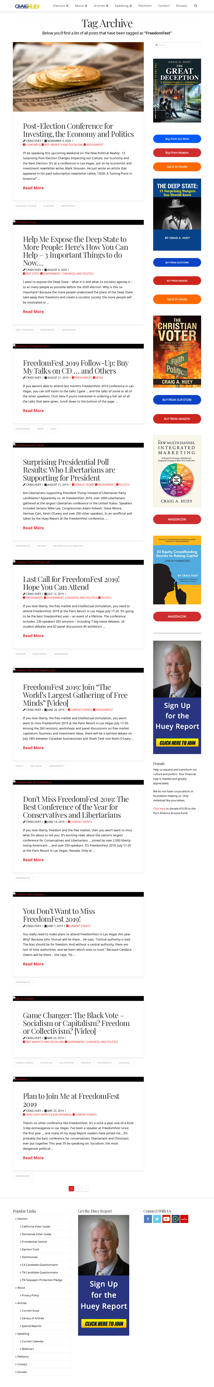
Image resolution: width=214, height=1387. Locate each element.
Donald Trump (84, 484)
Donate (22, 1372)
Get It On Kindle (177, 167)
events (19, 765)
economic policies (26, 205)
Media (99, 377)
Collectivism (66, 1062)
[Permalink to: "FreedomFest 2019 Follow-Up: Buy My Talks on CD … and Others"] (78, 346)
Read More (33, 187)
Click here (159, 808)
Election (22, 1219)
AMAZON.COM (177, 519)
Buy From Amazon (177, 152)
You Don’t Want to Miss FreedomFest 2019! (59, 915)
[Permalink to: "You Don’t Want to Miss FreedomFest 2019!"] (78, 894)
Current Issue (30, 1310)
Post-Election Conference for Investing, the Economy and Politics (78, 129)
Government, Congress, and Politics (67, 273)
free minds (36, 765)
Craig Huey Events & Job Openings (48, 1114)
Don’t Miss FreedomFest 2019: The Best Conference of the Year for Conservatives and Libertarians (76, 807)
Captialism (46, 1062)
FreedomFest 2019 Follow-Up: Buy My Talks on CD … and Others (75, 366)
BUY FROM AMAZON (177, 280)
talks (53, 428)
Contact (22, 1364)
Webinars (28, 1349)
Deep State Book (24, 329)
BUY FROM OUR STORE (177, 262)
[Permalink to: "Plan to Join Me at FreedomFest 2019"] (78, 1079)
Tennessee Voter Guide (36, 1234)
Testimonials (30, 1257)
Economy (48, 205)
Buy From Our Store (177, 138)
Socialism (124, 1062)
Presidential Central (34, 1242)
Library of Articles (33, 1318)
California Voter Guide (36, 1226)
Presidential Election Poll (68, 545)
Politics (123, 484)
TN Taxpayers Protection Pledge (42, 1280)
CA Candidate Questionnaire (40, 1265)
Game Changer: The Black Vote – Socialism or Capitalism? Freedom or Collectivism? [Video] (76, 1023)
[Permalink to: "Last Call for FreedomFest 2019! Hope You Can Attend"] (78, 562)
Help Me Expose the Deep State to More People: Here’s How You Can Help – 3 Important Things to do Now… (75, 251)
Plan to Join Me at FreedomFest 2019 (71, 1100)
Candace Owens (24, 1062)
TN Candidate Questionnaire (40, 1272)
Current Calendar (33, 1341)
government (69, 329)
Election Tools (30, 1249)
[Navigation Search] (195, 6)
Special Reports (31, 1326)
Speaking (23, 1333)
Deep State (32, 273)
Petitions (23, 1356)
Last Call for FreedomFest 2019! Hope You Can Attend (71, 583)
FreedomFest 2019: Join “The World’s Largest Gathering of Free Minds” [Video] (75, 695)
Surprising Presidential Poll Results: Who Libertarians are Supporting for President (69, 469)
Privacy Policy (30, 1295)
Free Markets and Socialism (63, 144)
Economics (32, 144)
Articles (22, 1303)
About (21, 1288)
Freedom (21, 653)
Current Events (81, 710)
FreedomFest (94, 144)
